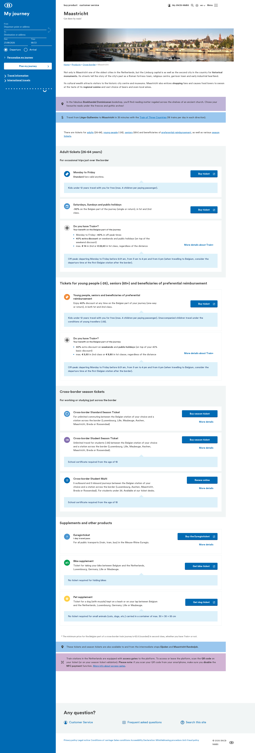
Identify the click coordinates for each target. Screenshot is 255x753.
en (201, 5)
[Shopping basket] (197, 5)
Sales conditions (122, 740)
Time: (33, 39)
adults (90, 132)
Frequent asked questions (145, 722)
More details (206, 422)
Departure (15, 49)
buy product (70, 5)
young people (110, 132)
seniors (129, 132)
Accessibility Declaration (143, 740)
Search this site (196, 722)
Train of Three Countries (153, 117)
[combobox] (41, 43)
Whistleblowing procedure (169, 740)
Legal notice (84, 740)
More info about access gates (109, 666)
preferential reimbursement (176, 132)
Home (67, 65)
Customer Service (81, 722)
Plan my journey (28, 66)
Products (76, 65)
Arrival (33, 49)
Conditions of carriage (102, 740)
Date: (6, 39)
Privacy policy (70, 740)
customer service (89, 5)
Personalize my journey (20, 57)
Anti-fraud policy (190, 740)
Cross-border (89, 65)
